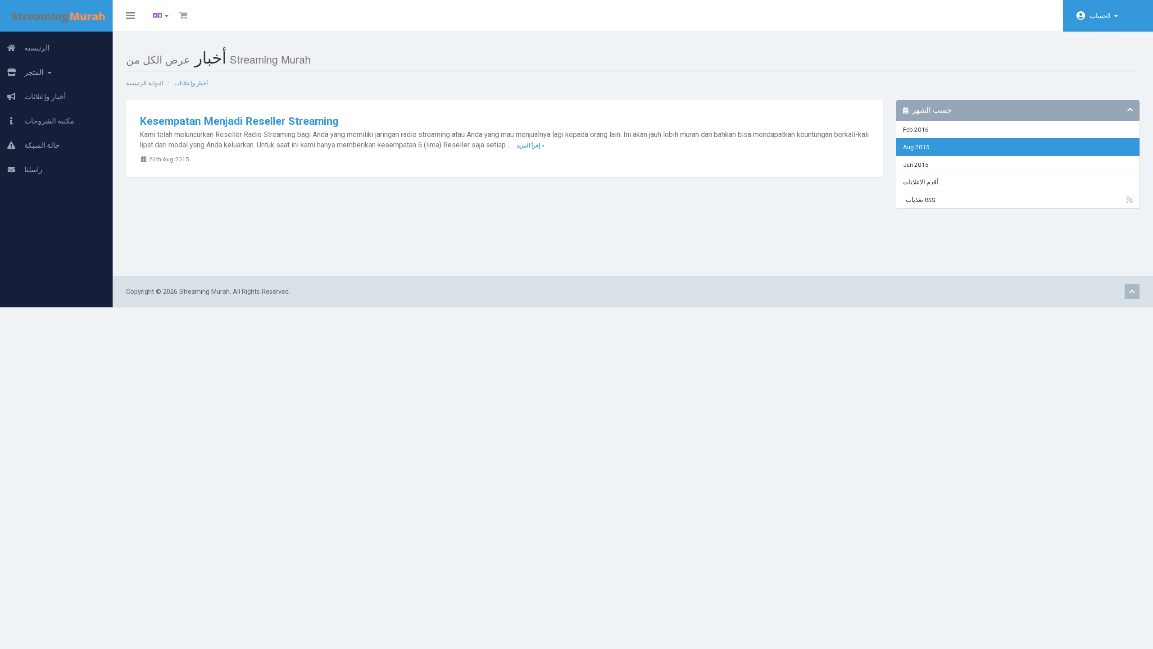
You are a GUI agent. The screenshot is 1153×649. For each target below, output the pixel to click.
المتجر (35, 72)
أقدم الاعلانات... (923, 182)
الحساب (1101, 15)
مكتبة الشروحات (48, 121)
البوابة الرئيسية (144, 83)
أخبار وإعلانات (44, 96)
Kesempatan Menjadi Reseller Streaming (239, 121)
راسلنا (32, 169)
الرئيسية (36, 48)
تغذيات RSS (919, 199)
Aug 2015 (916, 147)
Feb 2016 (916, 129)
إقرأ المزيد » (530, 145)
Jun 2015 (916, 164)
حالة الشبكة (41, 145)
